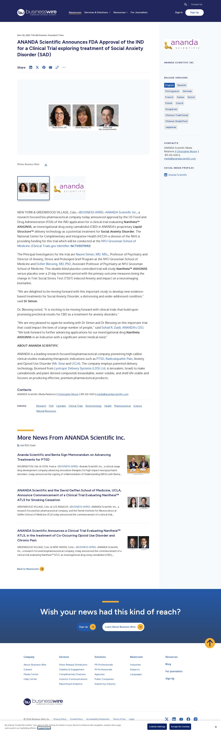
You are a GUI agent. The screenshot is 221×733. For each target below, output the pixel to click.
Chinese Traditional (176, 115)
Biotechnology (94, 405)
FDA (51, 405)
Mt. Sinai (59, 363)
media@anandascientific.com (112, 394)
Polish (168, 103)
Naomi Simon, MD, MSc (92, 254)
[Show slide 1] (33, 188)
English (169, 85)
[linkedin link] (174, 719)
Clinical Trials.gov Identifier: (61, 246)
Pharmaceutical (122, 405)
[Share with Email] (50, 67)
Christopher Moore (68, 394)
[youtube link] (181, 719)
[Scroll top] (210, 643)
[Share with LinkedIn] (30, 67)
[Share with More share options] (63, 67)
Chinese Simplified (176, 121)
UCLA (75, 363)
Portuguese (172, 91)
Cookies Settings (157, 726)
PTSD (100, 359)
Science (137, 405)
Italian (180, 97)
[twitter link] (167, 719)
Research (41, 405)
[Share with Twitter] (37, 67)
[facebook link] (188, 719)
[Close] (216, 726)
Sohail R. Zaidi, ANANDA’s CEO (122, 327)
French (169, 97)
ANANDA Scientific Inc (120, 212)
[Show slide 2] (69, 188)
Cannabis (61, 405)
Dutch (191, 97)
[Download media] (46, 165)
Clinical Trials (76, 405)
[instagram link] (195, 719)
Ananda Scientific (177, 174)
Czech (179, 103)
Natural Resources (46, 410)
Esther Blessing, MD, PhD (53, 264)
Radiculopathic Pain (119, 359)
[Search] (185, 4)
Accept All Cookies (180, 726)
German (187, 91)
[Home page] (37, 12)
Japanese (170, 127)
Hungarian (171, 109)
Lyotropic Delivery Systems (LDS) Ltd (79, 368)
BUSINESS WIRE (91, 212)
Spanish (181, 85)
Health (108, 405)
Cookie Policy (44, 728)
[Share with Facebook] (43, 67)
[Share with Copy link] (57, 67)
